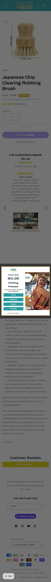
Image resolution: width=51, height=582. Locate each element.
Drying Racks (13, 299)
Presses (13, 295)
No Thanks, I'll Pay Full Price (13, 313)
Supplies (13, 304)
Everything (13, 308)
